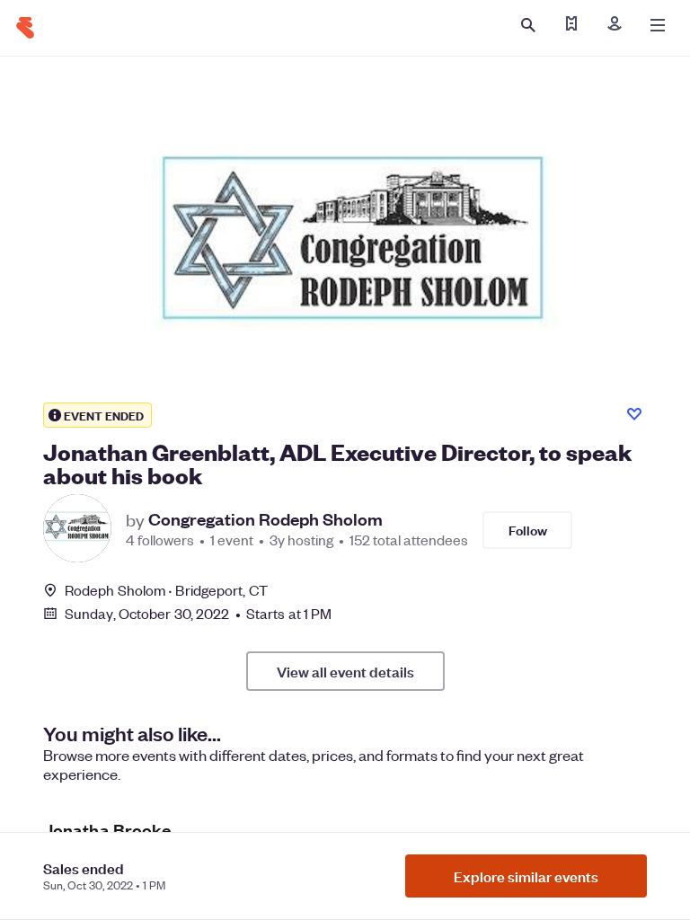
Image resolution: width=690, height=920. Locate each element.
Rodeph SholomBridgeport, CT (166, 589)
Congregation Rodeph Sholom (265, 519)
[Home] (25, 28)
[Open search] (528, 25)
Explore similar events (526, 876)
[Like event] (634, 414)
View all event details (345, 671)
